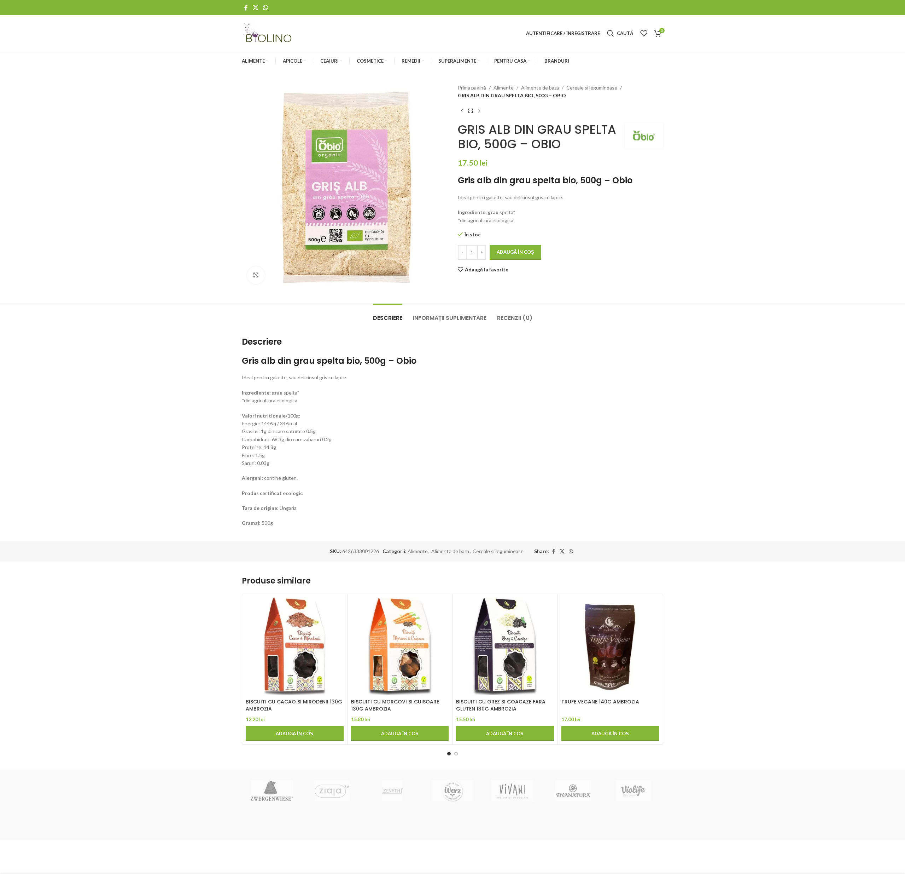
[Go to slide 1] (449, 753)
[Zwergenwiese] (272, 791)
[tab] (387, 314)
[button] (295, 733)
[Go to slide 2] (456, 753)
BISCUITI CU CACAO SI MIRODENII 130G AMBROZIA (294, 705)
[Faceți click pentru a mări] (256, 275)
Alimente (504, 88)
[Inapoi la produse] (470, 111)
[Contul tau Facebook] (246, 7)
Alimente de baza (540, 88)
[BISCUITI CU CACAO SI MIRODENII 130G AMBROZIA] (295, 647)
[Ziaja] (332, 791)
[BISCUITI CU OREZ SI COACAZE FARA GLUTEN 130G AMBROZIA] (505, 647)
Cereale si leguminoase (591, 88)
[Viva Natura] (573, 791)
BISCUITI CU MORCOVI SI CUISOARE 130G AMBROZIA (395, 705)
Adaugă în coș (515, 252)
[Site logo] (268, 33)
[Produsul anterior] (462, 111)
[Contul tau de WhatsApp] (265, 7)
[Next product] (479, 111)
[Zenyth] (392, 791)
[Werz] (452, 791)
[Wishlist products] (644, 33)
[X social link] (255, 7)
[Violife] (633, 791)
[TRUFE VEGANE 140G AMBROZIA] (610, 647)
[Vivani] (513, 791)
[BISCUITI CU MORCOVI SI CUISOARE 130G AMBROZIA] (400, 647)
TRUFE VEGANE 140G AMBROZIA (600, 701)
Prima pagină (472, 88)
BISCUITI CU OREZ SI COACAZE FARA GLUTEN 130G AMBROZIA (500, 705)
